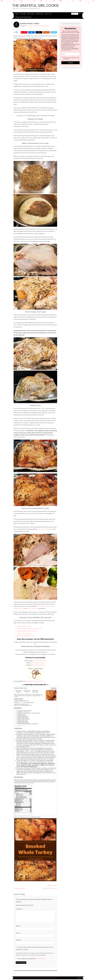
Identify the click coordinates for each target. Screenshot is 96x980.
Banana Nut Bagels (19, 888)
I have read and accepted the (31, 958)
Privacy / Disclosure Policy (23, 17)
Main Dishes (29, 25)
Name (18, 926)
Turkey (47, 25)
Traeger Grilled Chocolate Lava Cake (27, 631)
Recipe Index (30, 14)
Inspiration (39, 14)
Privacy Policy (40, 958)
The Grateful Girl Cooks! (35, 5)
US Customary (17, 725)
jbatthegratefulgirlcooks (38, 665)
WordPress (42, 977)
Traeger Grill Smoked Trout (24, 633)
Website (18, 940)
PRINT (51, 702)
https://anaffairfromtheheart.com (35, 681)
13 (16, 23)
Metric (23, 725)
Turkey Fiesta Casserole (43, 606)
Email (18, 933)
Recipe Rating (20, 905)
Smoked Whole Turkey (29, 23)
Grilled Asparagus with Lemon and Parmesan (29, 628)
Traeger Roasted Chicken (24, 626)
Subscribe (70, 62)
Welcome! (23, 14)
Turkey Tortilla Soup (32, 608)
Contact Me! (47, 14)
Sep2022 (16, 25)
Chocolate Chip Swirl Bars (49, 888)
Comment (19, 909)
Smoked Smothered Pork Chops (25, 635)
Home (17, 14)
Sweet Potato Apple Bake (45, 529)
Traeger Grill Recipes (39, 25)
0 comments (53, 885)
